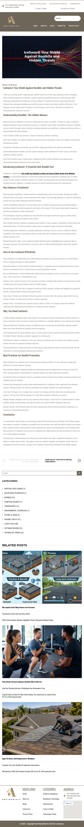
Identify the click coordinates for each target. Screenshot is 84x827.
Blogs (52, 26)
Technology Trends (68, 8)
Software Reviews (11, 528)
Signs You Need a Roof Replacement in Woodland (18, 759)
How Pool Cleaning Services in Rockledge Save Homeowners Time (23, 688)
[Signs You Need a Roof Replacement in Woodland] (42, 728)
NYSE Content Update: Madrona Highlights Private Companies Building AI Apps (27, 620)
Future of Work (41, 8)
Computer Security (12, 502)
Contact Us (61, 26)
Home (35, 26)
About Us (44, 26)
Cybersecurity (75, 4)
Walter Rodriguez (9, 85)
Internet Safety (10, 519)
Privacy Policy (74, 26)
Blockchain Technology (58, 4)
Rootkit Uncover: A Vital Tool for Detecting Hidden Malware (58, 460)
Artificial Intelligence (38, 4)
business (7, 497)
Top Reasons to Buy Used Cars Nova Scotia (16, 614)
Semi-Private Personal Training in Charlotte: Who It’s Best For (22, 682)
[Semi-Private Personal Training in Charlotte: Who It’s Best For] (42, 651)
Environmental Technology (15, 511)
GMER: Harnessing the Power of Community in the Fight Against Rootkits (24, 460)
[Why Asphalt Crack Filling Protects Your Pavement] (42, 577)
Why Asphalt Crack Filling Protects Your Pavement (18, 607)
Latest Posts (9, 524)
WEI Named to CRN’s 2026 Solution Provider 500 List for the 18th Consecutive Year (28, 771)
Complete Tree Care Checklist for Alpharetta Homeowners (20, 765)
